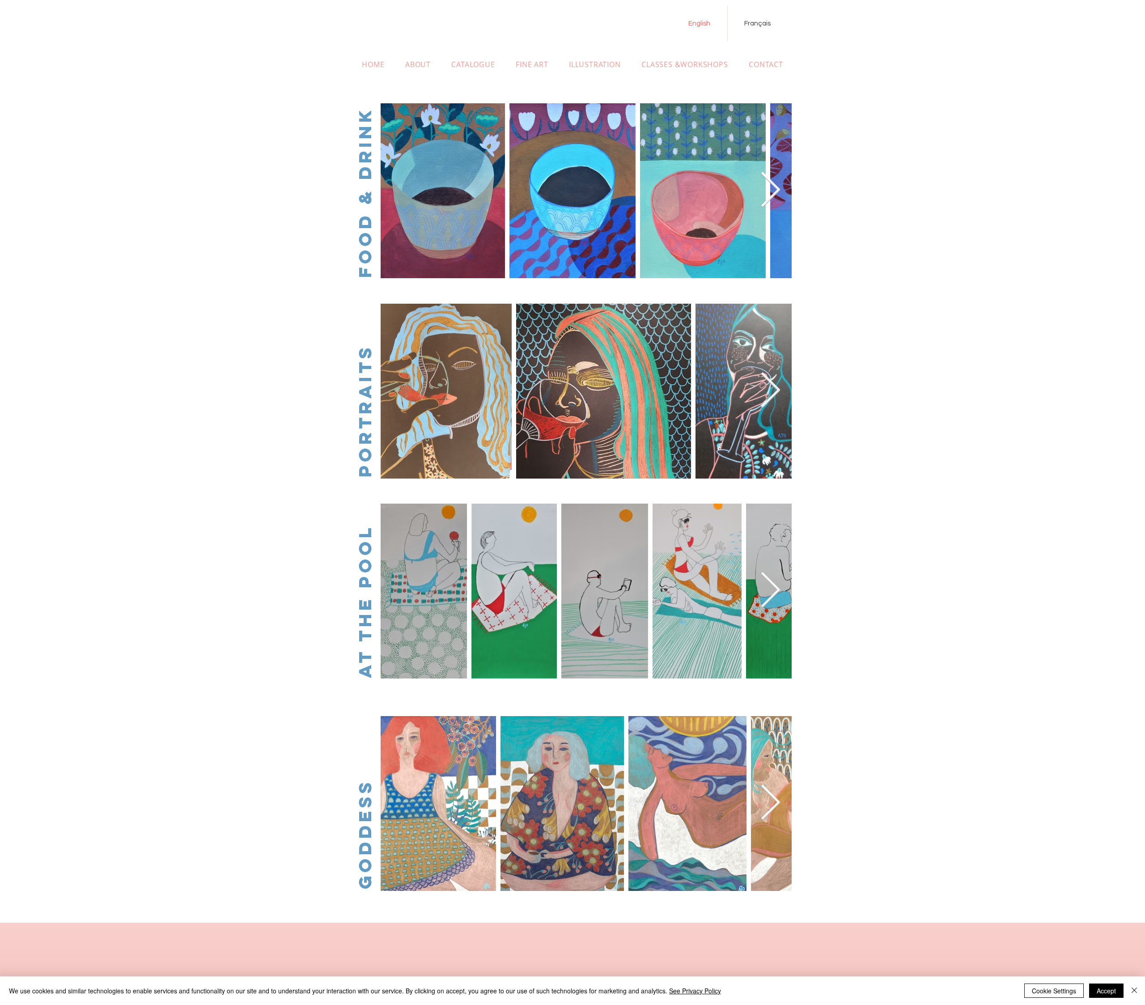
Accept (1106, 990)
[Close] (1134, 991)
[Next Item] (770, 191)
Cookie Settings (1054, 990)
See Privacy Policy (695, 990)
